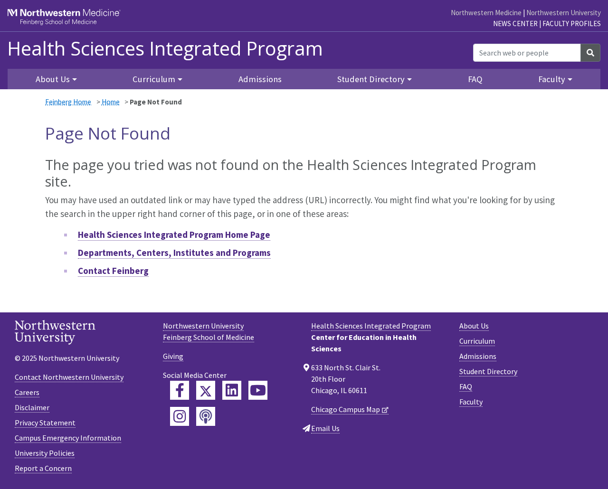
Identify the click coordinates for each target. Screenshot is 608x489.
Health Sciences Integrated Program (165, 48)
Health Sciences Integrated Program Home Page (174, 234)
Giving (173, 356)
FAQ (475, 79)
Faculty (471, 401)
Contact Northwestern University (69, 377)
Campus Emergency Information (68, 437)
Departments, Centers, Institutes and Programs (174, 252)
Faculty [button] (551, 79)
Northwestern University (563, 12)
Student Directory (488, 371)
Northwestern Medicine (486, 12)
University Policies (45, 453)
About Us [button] (53, 79)
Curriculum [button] (154, 79)
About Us (474, 325)
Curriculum (477, 341)
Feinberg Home (68, 101)
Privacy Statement (45, 422)
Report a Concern (43, 468)
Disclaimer (32, 407)
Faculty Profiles (571, 23)
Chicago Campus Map (345, 409)
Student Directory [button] (371, 79)
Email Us (325, 428)
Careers (27, 392)
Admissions (260, 79)
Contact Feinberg (113, 270)
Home (111, 101)
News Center (515, 23)
